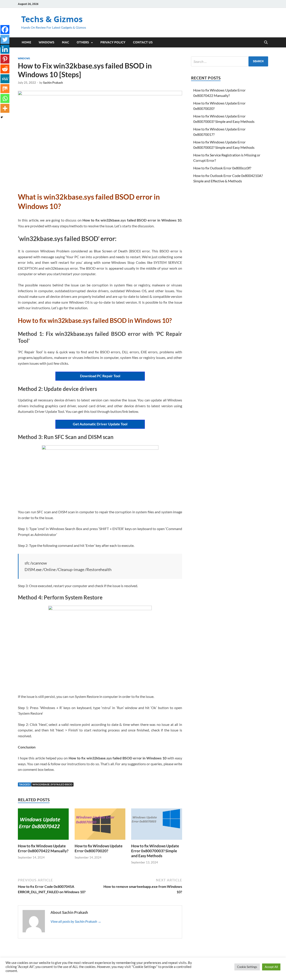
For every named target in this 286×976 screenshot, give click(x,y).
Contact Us (143, 42)
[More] (4, 108)
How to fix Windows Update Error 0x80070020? (98, 848)
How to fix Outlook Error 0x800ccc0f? (222, 168)
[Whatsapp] (4, 98)
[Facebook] (4, 29)
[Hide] (2, 117)
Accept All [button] (271, 967)
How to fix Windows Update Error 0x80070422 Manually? (43, 848)
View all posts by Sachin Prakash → (75, 921)
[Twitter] (4, 39)
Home (26, 42)
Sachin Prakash (53, 82)
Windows (46, 42)
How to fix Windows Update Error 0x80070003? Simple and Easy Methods (155, 851)
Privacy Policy (112, 42)
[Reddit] (4, 68)
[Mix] (4, 88)
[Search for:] (229, 61)
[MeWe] (4, 78)
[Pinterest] (4, 59)
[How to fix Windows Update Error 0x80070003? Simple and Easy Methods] (156, 825)
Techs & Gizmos (52, 19)
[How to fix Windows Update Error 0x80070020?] (100, 825)
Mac (65, 42)
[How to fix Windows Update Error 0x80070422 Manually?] (43, 825)
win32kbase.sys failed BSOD (52, 784)
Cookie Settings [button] (247, 967)
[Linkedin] (4, 49)
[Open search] (266, 42)
